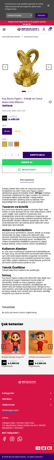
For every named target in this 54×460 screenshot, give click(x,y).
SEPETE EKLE (37, 154)
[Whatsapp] (20, 439)
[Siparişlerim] (43, 29)
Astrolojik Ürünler (31, 36)
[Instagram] (12, 439)
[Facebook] (4, 439)
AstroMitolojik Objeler (11, 36)
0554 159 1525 (9, 412)
